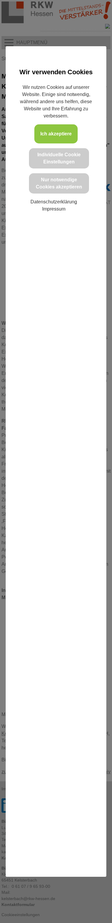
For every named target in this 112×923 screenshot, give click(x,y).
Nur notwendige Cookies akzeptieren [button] (59, 183)
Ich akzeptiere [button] (56, 133)
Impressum (53, 208)
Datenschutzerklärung (53, 201)
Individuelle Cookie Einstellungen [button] (59, 158)
